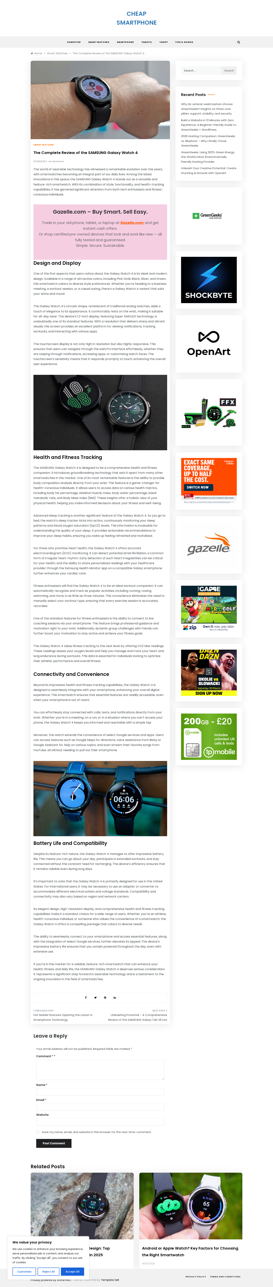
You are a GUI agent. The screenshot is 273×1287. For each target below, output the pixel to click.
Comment (44, 1056)
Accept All (72, 1271)
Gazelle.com (132, 222)
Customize (24, 1271)
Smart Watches (98, 42)
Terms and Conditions (225, 1276)
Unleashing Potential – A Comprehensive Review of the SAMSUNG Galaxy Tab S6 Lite (137, 1017)
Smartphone (125, 42)
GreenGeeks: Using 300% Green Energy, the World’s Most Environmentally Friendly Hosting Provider (208, 157)
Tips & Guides (184, 42)
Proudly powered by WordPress (51, 1280)
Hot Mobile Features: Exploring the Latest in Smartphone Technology (62, 1017)
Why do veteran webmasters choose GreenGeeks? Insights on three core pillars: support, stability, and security (207, 108)
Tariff (163, 42)
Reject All (48, 1271)
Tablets (146, 42)
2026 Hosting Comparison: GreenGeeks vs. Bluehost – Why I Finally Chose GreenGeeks (208, 140)
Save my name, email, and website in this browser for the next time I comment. (97, 1132)
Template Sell (110, 1280)
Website (42, 1115)
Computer (74, 42)
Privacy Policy (196, 1276)
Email (41, 1100)
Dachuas (58, 161)
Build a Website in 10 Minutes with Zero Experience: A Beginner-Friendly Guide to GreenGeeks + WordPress (208, 125)
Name (41, 1085)
